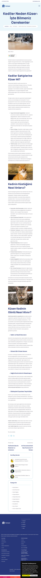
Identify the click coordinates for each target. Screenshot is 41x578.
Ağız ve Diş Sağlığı (24, 547)
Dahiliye (22, 543)
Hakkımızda (3, 539)
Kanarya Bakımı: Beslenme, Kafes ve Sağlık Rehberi (24, 559)
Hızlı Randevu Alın (36, 1)
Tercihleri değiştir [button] (34, 575)
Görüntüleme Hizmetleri (5, 553)
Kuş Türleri (15, 506)
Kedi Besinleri (16, 489)
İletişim (2, 543)
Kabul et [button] (24, 575)
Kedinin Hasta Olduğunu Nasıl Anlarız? (25, 556)
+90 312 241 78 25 (5, 1)
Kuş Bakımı (15, 503)
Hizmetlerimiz (3, 541)
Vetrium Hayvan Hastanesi (14, 387)
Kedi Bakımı (15, 26)
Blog (11, 26)
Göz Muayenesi (23, 545)
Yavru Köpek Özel (17, 508)
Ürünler (2, 547)
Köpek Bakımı (16, 494)
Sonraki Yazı (30, 442)
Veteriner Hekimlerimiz (5, 545)
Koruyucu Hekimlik (4, 559)
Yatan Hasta (3, 557)
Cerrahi (22, 539)
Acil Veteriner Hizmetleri (5, 551)
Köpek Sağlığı (16, 501)
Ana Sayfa (6, 26)
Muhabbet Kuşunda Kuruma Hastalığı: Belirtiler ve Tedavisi (24, 552)
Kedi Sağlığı (15, 492)
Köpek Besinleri (16, 496)
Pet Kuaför (3, 561)
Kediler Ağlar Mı (14, 426)
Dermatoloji (23, 541)
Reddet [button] (28, 575)
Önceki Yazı (10, 442)
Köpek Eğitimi (16, 499)
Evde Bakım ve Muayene (5, 555)
